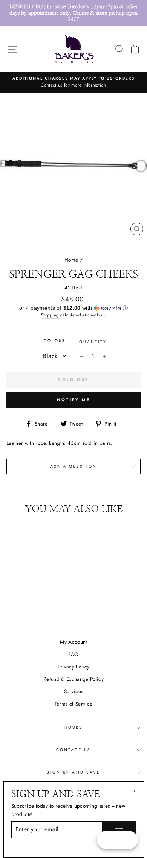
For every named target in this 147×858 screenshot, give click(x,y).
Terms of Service (73, 703)
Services (73, 691)
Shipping (50, 315)
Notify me (73, 400)
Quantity (92, 342)
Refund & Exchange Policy (73, 679)
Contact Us (73, 750)
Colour (55, 340)
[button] (73, 308)
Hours (73, 727)
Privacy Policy (74, 666)
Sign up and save (73, 772)
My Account (73, 642)
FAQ (73, 654)
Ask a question (73, 466)
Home (71, 259)
